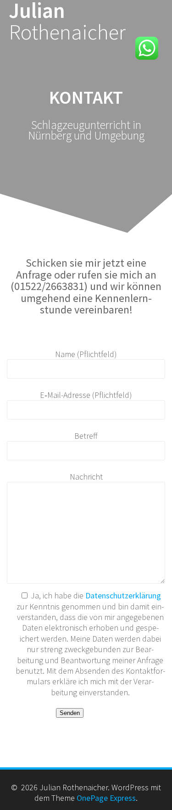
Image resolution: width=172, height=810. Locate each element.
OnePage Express (106, 798)
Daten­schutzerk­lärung (123, 595)
